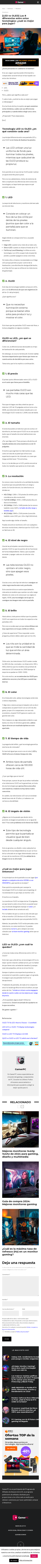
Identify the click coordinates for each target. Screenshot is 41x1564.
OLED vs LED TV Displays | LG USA (15, 1034)
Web (23, 1309)
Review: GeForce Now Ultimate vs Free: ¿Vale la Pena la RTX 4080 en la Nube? (25, 1400)
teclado (5, 909)
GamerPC (20, 1069)
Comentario (6, 1274)
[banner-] (20, 66)
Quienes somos (20, 1534)
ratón (31, 907)
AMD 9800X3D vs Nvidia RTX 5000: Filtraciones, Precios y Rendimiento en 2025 (24, 1389)
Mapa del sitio (20, 1526)
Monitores (5, 12)
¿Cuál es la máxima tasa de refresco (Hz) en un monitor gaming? (20, 1251)
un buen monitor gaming (20, 931)
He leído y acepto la (17, 1332)
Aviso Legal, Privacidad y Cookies (20, 1530)
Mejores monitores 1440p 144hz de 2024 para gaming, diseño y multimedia (20, 1154)
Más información (25, 1560)
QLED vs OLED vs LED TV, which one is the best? (20, 1038)
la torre (14, 929)
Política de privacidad (22, 1332)
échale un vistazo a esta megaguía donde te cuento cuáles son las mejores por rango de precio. (20, 993)
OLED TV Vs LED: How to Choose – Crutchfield (19, 1023)
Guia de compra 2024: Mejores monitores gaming (19, 1203)
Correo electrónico (8, 1309)
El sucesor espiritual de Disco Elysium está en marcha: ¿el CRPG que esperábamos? (24, 1410)
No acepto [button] (14, 1560)
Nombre (5, 1299)
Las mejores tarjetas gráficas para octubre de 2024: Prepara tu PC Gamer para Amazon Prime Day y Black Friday (25, 1379)
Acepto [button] (34, 1556)
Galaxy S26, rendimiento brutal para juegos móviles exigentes (25, 1358)
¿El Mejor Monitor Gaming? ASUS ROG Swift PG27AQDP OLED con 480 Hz (23, 1368)
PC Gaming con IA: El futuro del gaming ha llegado (25, 1420)
